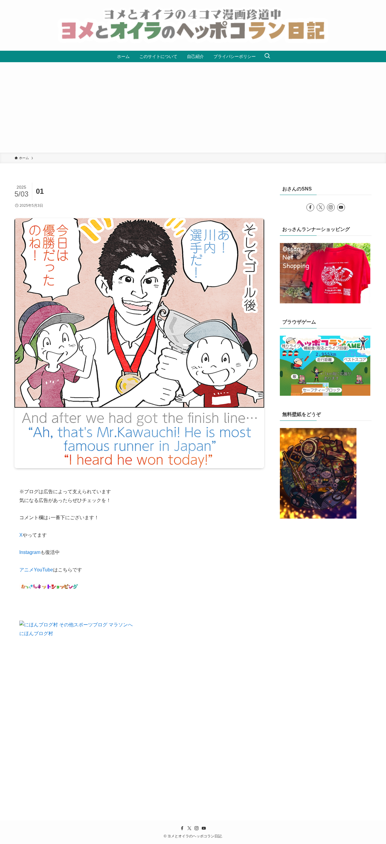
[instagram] (331, 207)
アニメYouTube (36, 569)
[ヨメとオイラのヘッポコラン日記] (193, 25)
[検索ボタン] (267, 56)
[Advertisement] (193, 107)
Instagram (29, 552)
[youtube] (341, 207)
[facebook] (310, 207)
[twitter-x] (320, 207)
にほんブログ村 (36, 633)
